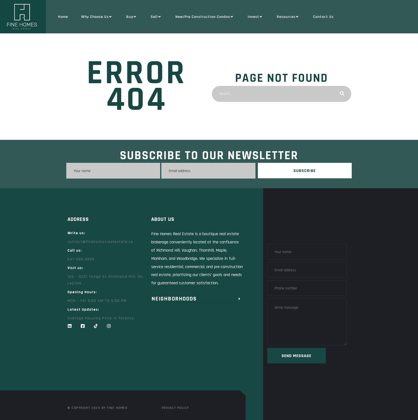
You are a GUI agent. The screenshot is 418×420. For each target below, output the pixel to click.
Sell (154, 17)
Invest (253, 17)
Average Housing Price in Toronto (100, 318)
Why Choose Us (95, 17)
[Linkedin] (69, 326)
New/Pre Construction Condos (202, 17)
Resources (286, 17)
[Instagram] (109, 326)
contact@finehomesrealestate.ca (100, 241)
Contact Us (323, 17)
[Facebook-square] (83, 326)
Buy (129, 17)
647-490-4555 (81, 259)
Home (63, 17)
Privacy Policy (175, 408)
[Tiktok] (96, 326)
